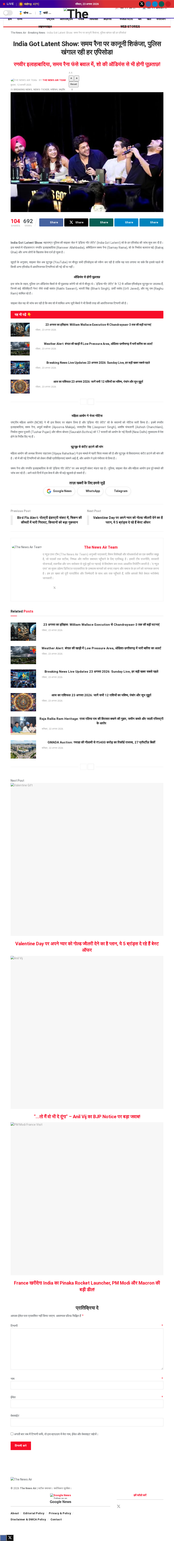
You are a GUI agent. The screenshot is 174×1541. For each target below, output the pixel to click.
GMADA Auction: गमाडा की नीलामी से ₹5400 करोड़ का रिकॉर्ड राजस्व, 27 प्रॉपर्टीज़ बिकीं (101, 742)
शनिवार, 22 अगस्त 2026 (52, 728)
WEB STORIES (130, 26)
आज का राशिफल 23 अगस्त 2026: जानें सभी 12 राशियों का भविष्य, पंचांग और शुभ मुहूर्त (98, 381)
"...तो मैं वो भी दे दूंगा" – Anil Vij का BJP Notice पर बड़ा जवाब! (87, 1116)
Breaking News (36, 32)
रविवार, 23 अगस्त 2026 (45, 329)
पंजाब (81, 19)
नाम (87, 1378)
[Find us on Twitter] (142, 4)
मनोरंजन (54, 89)
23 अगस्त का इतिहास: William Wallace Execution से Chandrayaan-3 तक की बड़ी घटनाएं (98, 324)
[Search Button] (169, 15)
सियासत (94, 19)
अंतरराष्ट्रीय (66, 19)
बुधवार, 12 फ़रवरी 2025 (21, 84)
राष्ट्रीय (50, 19)
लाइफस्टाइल (45, 26)
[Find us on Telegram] (155, 4)
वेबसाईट (15, 1415)
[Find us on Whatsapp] (161, 4)
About (15, 1513)
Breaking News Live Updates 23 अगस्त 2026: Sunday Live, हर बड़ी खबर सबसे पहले (98, 362)
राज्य (19, 19)
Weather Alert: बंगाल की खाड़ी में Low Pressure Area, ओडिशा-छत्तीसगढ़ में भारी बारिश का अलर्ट (98, 343)
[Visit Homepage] (87, 13)
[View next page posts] (91, 402)
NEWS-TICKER (41, 89)
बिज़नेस (107, 19)
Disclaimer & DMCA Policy (28, 1519)
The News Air (18, 32)
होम (10, 19)
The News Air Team (54, 80)
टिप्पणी (87, 1325)
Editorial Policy (33, 1513)
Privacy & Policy (60, 1513)
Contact (56, 1519)
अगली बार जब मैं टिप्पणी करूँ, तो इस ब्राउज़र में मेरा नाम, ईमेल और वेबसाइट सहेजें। (56, 1434)
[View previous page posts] (83, 402)
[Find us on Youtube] (168, 4)
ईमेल (87, 1397)
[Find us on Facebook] (148, 4)
